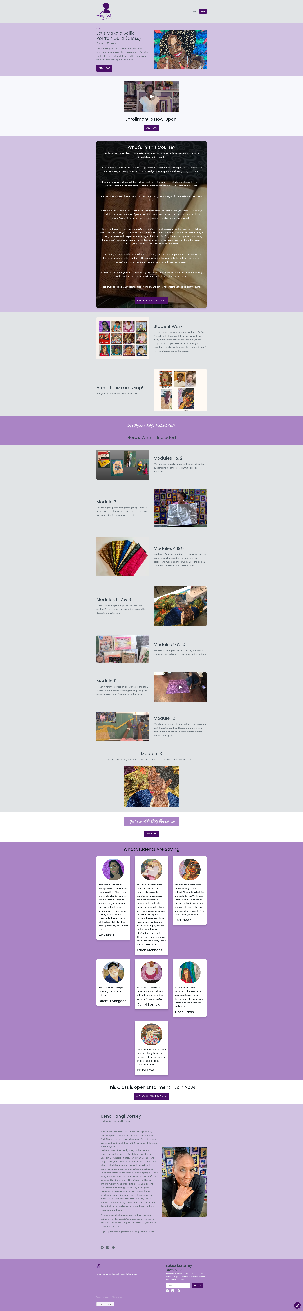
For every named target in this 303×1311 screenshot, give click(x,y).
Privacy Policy (117, 1297)
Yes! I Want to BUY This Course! (151, 1096)
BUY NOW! (104, 68)
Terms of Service (102, 1297)
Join (203, 11)
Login (194, 11)
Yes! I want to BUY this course (151, 301)
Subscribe (197, 1285)
